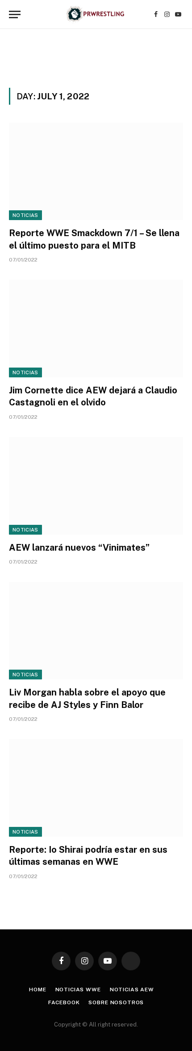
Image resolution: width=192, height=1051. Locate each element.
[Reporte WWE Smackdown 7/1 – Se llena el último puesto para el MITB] (96, 171)
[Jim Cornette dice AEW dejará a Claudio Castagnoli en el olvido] (96, 328)
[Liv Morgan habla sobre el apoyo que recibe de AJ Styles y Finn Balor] (96, 630)
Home (37, 989)
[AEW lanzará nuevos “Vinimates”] (96, 486)
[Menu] (15, 14)
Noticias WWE (78, 989)
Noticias (25, 215)
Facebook (64, 1002)
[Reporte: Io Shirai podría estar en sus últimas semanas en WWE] (96, 788)
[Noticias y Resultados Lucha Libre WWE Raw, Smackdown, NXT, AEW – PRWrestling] (95, 14)
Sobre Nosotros (116, 1002)
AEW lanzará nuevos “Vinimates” (79, 547)
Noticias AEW (132, 989)
